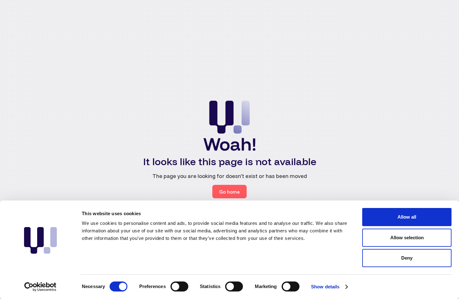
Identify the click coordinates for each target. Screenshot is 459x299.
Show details (325, 286)
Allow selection (407, 237)
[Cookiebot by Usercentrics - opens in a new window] (40, 286)
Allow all (406, 217)
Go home (229, 192)
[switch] (179, 286)
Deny (406, 258)
